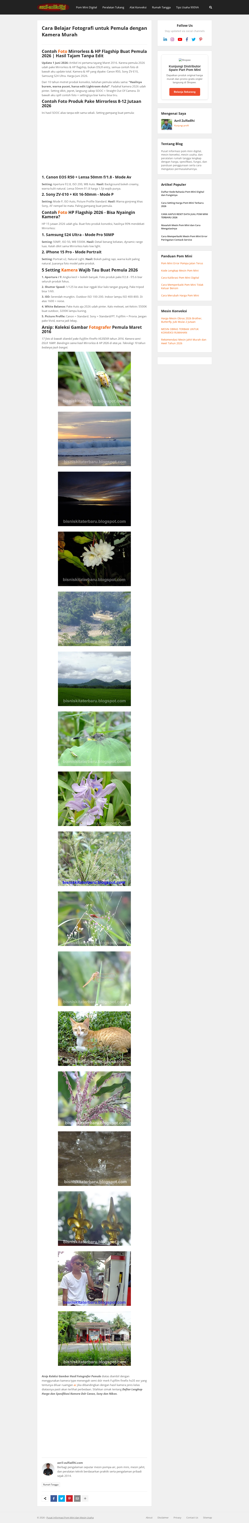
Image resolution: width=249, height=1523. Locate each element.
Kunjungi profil (181, 125)
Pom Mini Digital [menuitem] (86, 7)
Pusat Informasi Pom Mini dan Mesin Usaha (70, 1517)
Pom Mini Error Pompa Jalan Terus (182, 263)
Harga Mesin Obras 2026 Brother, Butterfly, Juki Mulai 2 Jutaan (181, 320)
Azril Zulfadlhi (184, 121)
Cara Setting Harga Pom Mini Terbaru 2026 (182, 204)
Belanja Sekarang (185, 91)
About (149, 1517)
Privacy (177, 1517)
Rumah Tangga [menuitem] (161, 7)
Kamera (69, 270)
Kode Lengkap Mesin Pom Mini (180, 270)
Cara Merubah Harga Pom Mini (180, 295)
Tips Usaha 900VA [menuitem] (187, 7)
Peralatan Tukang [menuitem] (113, 7)
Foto (62, 51)
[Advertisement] (94, 144)
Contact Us (192, 1517)
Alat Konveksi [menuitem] (138, 7)
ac (75, 1385)
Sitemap (207, 1517)
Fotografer (100, 327)
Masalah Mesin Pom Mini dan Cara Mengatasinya (181, 227)
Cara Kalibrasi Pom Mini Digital (180, 277)
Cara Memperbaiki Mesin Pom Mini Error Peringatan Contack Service (184, 238)
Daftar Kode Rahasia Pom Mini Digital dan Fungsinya (182, 193)
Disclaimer (163, 1517)
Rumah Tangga (51, 1484)
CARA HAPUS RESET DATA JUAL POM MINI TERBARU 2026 (184, 215)
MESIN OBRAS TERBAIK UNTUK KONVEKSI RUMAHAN (180, 330)
